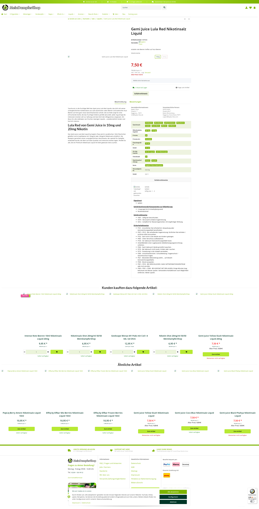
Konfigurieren (173, 497)
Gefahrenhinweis (140, 93)
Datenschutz (86, 503)
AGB (132, 467)
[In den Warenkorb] (69, 26)
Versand (147, 72)
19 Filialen (113, 2)
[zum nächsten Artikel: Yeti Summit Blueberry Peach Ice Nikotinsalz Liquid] (189, 19)
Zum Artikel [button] (216, 354)
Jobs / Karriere (105, 467)
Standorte (103, 471)
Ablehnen (173, 502)
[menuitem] (4, 14)
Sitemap (134, 471)
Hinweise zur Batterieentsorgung (143, 479)
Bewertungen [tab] (135, 102)
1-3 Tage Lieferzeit (135, 2)
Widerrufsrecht (137, 483)
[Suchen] (164, 7)
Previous (6, 403)
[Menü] (256, 489)
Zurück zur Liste (75, 19)
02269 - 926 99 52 (77, 472)
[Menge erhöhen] (48, 352)
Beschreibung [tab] (120, 102)
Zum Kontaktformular (75, 478)
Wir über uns (104, 475)
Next (253, 403)
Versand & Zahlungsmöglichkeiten (113, 479)
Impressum (76, 503)
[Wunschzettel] (250, 7)
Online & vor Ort (91, 2)
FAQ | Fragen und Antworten (111, 463)
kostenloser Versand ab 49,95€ (165, 2)
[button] (246, 7)
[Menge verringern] (24, 352)
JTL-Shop (248, 506)
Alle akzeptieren (173, 492)
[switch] (252, 501)
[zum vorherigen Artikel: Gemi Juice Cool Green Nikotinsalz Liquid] (185, 19)
